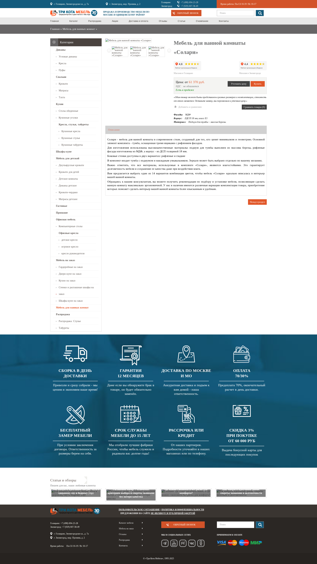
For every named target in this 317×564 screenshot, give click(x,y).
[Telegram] (165, 543)
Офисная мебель (65, 219)
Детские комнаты (68, 178)
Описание (114, 129)
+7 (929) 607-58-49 (189, 6)
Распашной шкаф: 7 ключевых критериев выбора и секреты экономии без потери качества (131, 493)
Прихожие (62, 212)
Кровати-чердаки (68, 192)
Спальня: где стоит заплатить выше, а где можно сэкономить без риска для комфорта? (186, 489)
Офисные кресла (68, 233)
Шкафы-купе (64, 151)
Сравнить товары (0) (254, 107)
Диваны (60, 49)
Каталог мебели (126, 523)
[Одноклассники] (201, 543)
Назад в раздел (257, 202)
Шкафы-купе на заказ (71, 300)
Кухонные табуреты (72, 144)
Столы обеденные (68, 111)
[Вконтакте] (192, 543)
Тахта (62, 97)
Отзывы (122, 534)
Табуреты (64, 328)
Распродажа (63, 314)
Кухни (59, 104)
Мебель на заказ (65, 260)
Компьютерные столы (70, 226)
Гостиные (61, 206)
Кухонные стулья (70, 138)
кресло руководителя (72, 253)
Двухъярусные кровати (71, 165)
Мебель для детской (67, 158)
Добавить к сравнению (190, 106)
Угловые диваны (68, 56)
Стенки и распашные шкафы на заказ (76, 290)
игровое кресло (69, 246)
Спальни (61, 77)
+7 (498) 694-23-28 (189, 2)
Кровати (63, 83)
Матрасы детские (68, 199)
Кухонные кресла (70, 131)
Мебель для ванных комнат (79, 29)
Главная (55, 29)
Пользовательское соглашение (139, 509)
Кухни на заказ (67, 280)
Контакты (123, 545)
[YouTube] (174, 543)
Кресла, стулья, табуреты (74, 124)
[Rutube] (183, 543)
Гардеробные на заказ (71, 267)
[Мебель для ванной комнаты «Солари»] (128, 40)
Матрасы (63, 90)
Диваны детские (68, 185)
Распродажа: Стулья (70, 321)
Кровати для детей (69, 172)
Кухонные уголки (68, 117)
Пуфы (62, 70)
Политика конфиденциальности (182, 509)
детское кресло (69, 240)
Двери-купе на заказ (70, 273)
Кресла (62, 63)
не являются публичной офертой (173, 513)
